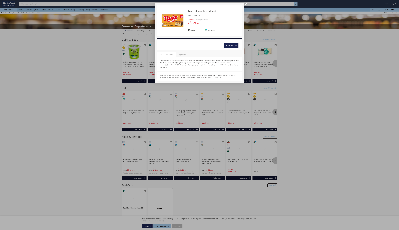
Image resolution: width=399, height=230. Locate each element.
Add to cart (230, 45)
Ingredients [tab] (182, 55)
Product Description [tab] (166, 54)
